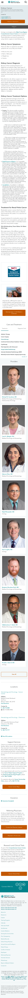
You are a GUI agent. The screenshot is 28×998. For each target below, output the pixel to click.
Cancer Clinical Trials (14, 874)
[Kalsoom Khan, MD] (13, 472)
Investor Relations (5, 931)
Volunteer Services (5, 957)
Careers (3, 917)
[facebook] (17, 884)
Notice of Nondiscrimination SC (8, 909)
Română (3, 979)
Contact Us (3, 965)
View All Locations (7, 736)
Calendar (3, 923)
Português (24, 977)
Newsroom (3, 915)
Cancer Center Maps (14, 786)
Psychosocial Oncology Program (12, 774)
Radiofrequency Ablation (9, 161)
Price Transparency (5, 936)
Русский (7, 979)
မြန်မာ (9, 976)
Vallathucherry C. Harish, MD (10, 625)
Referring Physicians (6, 955)
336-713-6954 (8, 776)
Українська (19, 979)
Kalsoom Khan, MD (7, 474)
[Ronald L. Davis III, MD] (13, 660)
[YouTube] (23, 884)
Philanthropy (4, 960)
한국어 (13, 977)
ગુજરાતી (22, 976)
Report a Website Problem (7, 963)
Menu (2, 1)
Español (2, 976)
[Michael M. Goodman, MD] (13, 394)
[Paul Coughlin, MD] (13, 547)
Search (25, 1)
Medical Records (5, 939)
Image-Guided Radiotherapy (8, 349)
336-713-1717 (6, 730)
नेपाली (20, 977)
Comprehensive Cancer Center (17, 848)
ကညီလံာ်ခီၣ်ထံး (8, 977)
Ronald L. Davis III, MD (8, 662)
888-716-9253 (4, 18)
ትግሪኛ (15, 979)
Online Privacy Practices (6, 941)
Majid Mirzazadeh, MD (8, 512)
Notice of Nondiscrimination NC (9, 907)
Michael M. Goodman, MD (9, 397)
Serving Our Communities (7, 933)
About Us (3, 912)
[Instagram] (20, 888)
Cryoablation (5, 185)
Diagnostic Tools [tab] (22, 328)
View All (14, 674)
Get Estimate (4, 928)
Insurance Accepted (8, 801)
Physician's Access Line (14, 835)
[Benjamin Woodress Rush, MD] (13, 585)
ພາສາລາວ (17, 977)
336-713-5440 (6, 708)
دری (16, 976)
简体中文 (12, 976)
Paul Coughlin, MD (7, 549)
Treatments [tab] (4, 328)
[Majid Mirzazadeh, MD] (13, 509)
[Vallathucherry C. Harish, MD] (13, 622)
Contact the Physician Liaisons (14, 827)
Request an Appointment (13, 21)
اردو (22, 979)
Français (18, 976)
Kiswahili (11, 979)
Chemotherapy (4, 339)
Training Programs (5, 920)
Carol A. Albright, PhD (8, 436)
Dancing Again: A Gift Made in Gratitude (14, 312)
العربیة (6, 976)
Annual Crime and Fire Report (8, 944)
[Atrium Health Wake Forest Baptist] (14, 896)
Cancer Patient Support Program (13, 773)
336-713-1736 (15, 781)
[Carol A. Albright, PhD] (13, 434)
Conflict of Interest (5, 949)
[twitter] (20, 884)
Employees (3, 952)
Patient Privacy (4, 947)
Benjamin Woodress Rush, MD (10, 587)
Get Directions (5, 703)
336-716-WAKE (5, 16)
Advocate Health (5, 925)
